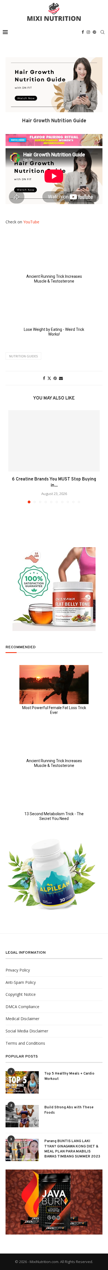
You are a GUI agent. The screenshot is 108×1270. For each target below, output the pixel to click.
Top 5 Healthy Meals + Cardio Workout (69, 1076)
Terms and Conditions (25, 1043)
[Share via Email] (61, 378)
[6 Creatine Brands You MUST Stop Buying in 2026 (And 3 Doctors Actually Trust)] (54, 441)
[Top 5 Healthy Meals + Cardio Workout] (22, 1082)
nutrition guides (23, 356)
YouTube (31, 221)
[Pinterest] (94, 32)
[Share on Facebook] (44, 378)
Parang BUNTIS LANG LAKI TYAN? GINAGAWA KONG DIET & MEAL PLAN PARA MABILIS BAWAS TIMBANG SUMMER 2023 (72, 1149)
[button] (13, 456)
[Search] (102, 32)
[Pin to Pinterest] (55, 378)
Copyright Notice (21, 994)
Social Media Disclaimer (27, 1031)
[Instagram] (88, 32)
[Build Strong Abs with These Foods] (22, 1116)
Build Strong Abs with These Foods (69, 1110)
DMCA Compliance (22, 1006)
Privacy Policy (18, 970)
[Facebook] (83, 32)
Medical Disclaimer (22, 1018)
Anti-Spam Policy (21, 982)
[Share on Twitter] (49, 378)
